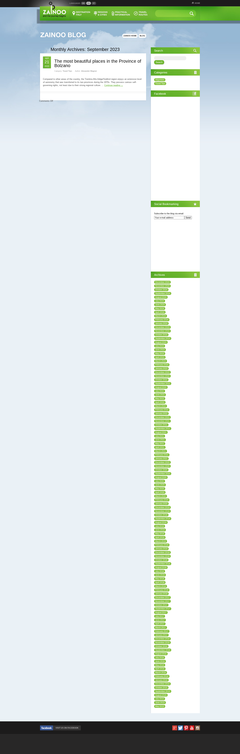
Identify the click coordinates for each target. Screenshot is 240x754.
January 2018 (161, 594)
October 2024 (161, 290)
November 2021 (162, 421)
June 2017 (160, 620)
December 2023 (162, 327)
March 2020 (160, 496)
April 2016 (159, 669)
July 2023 (159, 346)
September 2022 (162, 383)
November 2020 (162, 466)
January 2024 (161, 323)
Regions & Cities (100, 13)
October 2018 (161, 560)
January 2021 (161, 458)
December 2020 (162, 462)
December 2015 (162, 684)
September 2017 (162, 609)
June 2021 (160, 440)
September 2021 (162, 428)
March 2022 (160, 406)
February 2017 (161, 631)
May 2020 (159, 488)
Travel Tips (67, 71)
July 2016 (159, 657)
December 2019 (162, 507)
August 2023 (161, 342)
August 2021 (161, 432)
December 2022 (162, 372)
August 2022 (161, 387)
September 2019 (162, 519)
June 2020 (160, 485)
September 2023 (162, 338)
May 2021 (159, 443)
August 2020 (161, 477)
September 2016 (162, 650)
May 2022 (159, 398)
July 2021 (159, 436)
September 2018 (162, 564)
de (83, 3)
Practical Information (121, 13)
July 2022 (159, 391)
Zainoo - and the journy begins (54, 10)
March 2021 (160, 451)
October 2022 (161, 380)
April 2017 (159, 624)
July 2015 (159, 699)
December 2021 (162, 417)
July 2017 (159, 616)
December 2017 (162, 597)
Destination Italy (81, 13)
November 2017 (162, 601)
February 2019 (161, 545)
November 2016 (162, 642)
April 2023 (159, 357)
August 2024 (161, 297)
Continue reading (113, 85)
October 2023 (161, 335)
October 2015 (161, 687)
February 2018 (161, 590)
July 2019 (159, 526)
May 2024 (159, 308)
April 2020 (159, 492)
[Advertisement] (175, 246)
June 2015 (160, 702)
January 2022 (161, 413)
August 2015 (161, 695)
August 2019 (161, 522)
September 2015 (162, 691)
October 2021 (161, 425)
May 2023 (159, 353)
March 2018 (160, 586)
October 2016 (161, 646)
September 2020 (162, 473)
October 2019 (161, 515)
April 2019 (159, 537)
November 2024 (162, 286)
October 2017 (161, 605)
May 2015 (159, 706)
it (94, 3)
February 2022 (161, 410)
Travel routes (140, 13)
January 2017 (161, 635)
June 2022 (160, 395)
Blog (142, 36)
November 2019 (162, 511)
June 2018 (160, 575)
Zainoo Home (129, 36)
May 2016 (159, 665)
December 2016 (162, 639)
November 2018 (162, 556)
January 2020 (161, 504)
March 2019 (160, 541)
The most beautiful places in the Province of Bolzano (97, 63)
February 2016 (161, 676)
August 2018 (161, 567)
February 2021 (161, 455)
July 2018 (159, 571)
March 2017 (160, 627)
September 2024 (162, 293)
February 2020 (161, 500)
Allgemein (159, 80)
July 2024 (159, 301)
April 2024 (159, 312)
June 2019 (160, 530)
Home (197, 3)
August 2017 (161, 612)
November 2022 (162, 376)
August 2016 (161, 654)
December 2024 (162, 282)
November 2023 (162, 331)
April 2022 (159, 402)
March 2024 (160, 316)
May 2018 (159, 579)
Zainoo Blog (63, 35)
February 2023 (161, 365)
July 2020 (159, 481)
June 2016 (160, 661)
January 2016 (161, 680)
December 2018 (162, 552)
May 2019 (159, 534)
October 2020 (161, 470)
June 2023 (160, 350)
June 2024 (160, 305)
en (88, 3)
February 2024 (161, 320)
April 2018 (159, 582)
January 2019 (161, 549)
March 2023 (160, 361)
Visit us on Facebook (67, 728)
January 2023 (161, 368)
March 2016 (160, 672)
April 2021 (159, 447)
